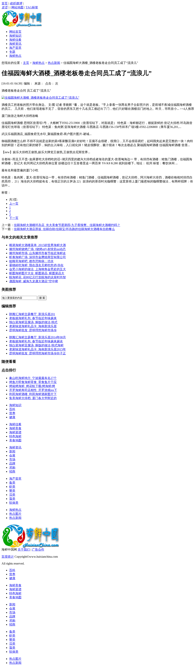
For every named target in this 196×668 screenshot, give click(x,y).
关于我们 (24, 549)
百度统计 (8, 556)
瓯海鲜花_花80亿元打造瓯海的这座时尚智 (37, 277)
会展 (12, 455)
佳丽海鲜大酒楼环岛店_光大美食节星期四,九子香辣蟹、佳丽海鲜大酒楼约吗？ (67, 225)
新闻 (12, 451)
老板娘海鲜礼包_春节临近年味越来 (33, 318)
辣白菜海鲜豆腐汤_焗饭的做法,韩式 (33, 322)
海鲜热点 (15, 55)
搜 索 (42, 297)
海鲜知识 (15, 35)
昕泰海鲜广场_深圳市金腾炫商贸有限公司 (37, 257)
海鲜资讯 (15, 43)
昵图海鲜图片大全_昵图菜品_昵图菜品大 (36, 273)
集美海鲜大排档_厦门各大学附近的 (33, 398)
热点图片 (15, 513)
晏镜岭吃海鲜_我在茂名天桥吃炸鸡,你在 (36, 265)
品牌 (12, 463)
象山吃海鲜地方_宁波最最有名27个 (33, 378)
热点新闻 (54, 62)
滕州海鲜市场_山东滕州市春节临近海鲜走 (37, 253)
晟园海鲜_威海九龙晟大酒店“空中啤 (33, 281)
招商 (12, 471)
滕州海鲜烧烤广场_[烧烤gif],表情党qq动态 (37, 249)
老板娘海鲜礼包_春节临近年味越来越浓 (36, 341)
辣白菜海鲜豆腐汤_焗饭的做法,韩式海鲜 (36, 345)
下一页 (13, 218)
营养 (12, 413)
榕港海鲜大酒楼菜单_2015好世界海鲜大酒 (37, 245)
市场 (12, 459)
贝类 (12, 494)
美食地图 (15, 440)
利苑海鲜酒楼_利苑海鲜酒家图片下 (33, 394)
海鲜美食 (15, 428)
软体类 (13, 502)
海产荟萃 (15, 47)
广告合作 (38, 549)
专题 (12, 51)
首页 (5, 3)
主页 (26, 62)
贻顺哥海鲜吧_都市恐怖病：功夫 (31, 261)
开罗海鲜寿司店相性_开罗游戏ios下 (33, 390)
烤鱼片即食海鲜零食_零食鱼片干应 (33, 382)
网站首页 (15, 31)
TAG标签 (32, 7)
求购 (12, 467)
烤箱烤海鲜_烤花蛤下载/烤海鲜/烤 (32, 386)
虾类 (12, 486)
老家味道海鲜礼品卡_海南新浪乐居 (33, 326)
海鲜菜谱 (15, 432)
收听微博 (16, 3)
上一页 (13, 203)
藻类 (12, 498)
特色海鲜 (15, 436)
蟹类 (12, 490)
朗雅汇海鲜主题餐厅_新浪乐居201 (32, 314)
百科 (12, 409)
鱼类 (12, 482)
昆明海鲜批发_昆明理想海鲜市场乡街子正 (37, 353)
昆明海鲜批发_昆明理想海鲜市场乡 (33, 330)
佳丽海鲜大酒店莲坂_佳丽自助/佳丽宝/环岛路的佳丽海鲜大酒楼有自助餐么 (64, 229)
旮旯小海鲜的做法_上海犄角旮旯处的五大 (37, 269)
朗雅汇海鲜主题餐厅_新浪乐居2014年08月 (37, 337)
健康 (12, 417)
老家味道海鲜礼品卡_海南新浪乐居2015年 (37, 349)
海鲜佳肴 (15, 39)
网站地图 (17, 7)
